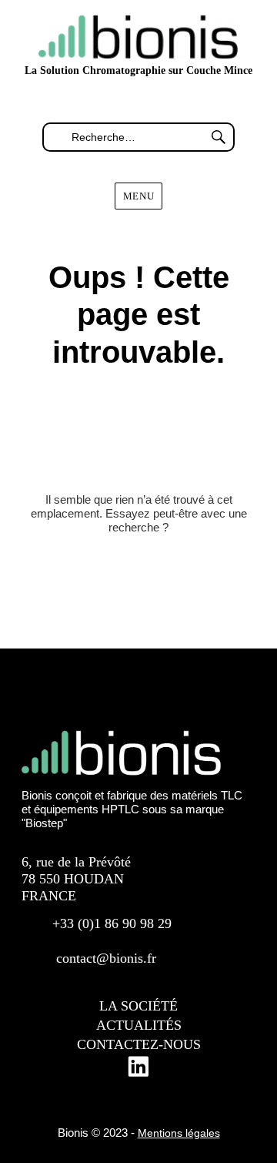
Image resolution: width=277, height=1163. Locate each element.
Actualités (139, 1025)
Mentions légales (179, 1133)
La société (138, 1006)
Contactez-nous (139, 1044)
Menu (138, 196)
